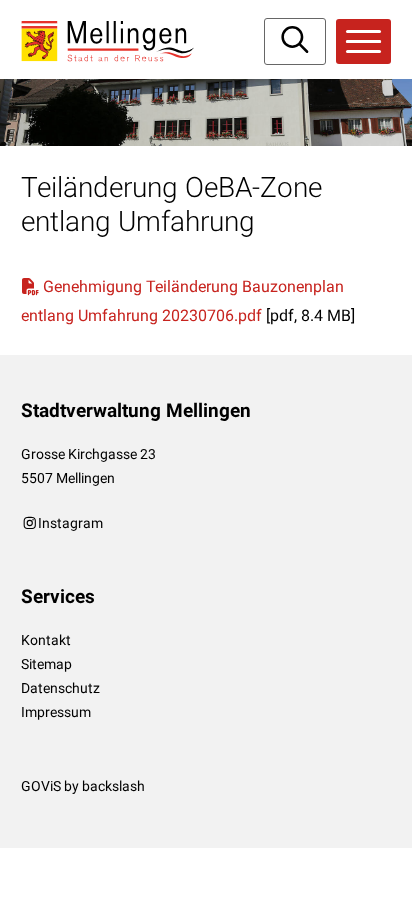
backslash (113, 786)
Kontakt (46, 640)
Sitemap (46, 664)
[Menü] (363, 41)
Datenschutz (60, 688)
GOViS (41, 786)
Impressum (56, 712)
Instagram (70, 523)
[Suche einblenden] (295, 41)
